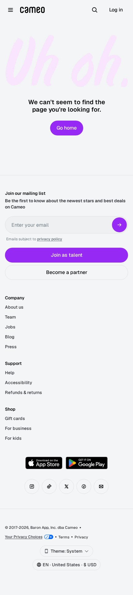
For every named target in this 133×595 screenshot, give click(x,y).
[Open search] (94, 9)
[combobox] (66, 551)
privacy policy (49, 239)
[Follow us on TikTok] (49, 486)
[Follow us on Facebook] (83, 486)
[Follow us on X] (66, 486)
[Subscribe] (119, 224)
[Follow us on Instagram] (31, 486)
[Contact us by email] (101, 486)
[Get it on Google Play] (86, 463)
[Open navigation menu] (10, 9)
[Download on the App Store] (44, 463)
